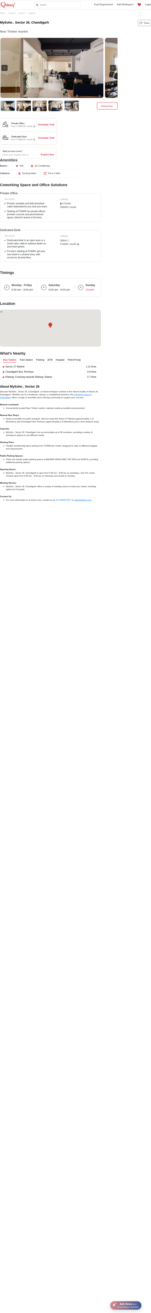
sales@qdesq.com (83, 500)
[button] (50, 325)
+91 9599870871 (63, 500)
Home (2, 13)
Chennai (11, 13)
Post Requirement (103, 4)
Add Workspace (125, 4)
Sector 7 (22, 13)
